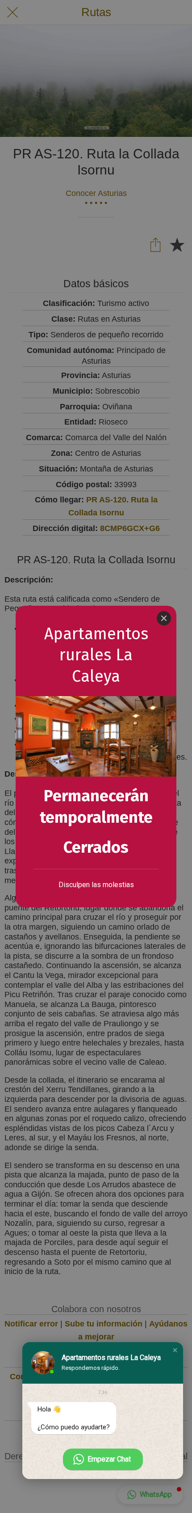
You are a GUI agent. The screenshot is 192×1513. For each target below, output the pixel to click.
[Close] (164, 618)
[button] (175, 1350)
